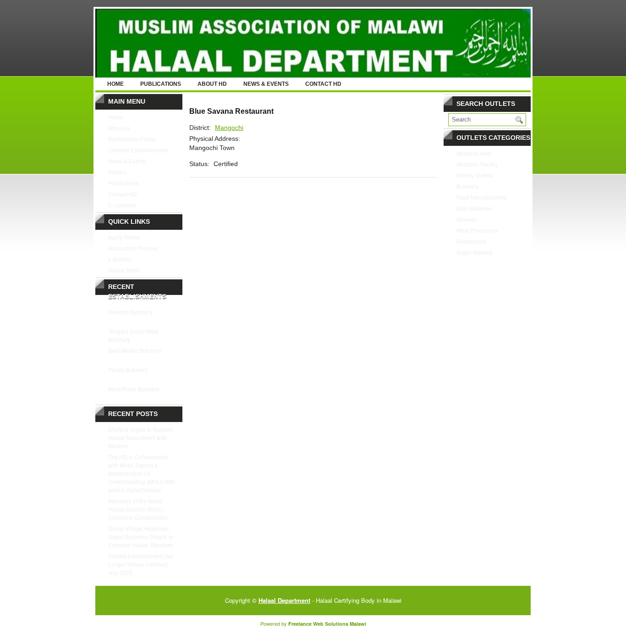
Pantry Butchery (128, 369)
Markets (466, 219)
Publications (160, 84)
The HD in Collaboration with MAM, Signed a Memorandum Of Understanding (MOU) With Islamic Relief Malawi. (142, 473)
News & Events (266, 84)
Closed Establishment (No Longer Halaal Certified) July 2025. (140, 564)
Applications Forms (132, 139)
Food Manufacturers (481, 197)
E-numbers (122, 205)
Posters (117, 172)
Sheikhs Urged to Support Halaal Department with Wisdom (140, 437)
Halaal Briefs (124, 270)
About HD (212, 84)
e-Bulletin (120, 259)
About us (119, 128)
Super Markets (474, 252)
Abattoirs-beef (473, 153)
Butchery (467, 186)
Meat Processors (477, 230)
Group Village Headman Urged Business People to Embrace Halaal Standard (140, 536)
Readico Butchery (130, 312)
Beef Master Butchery (134, 350)
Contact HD (323, 84)
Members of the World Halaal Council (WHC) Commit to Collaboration (138, 509)
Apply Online (124, 237)
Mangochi (229, 127)
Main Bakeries (474, 208)
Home (115, 84)
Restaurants (471, 241)
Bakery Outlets (474, 175)
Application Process (133, 248)
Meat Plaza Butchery (133, 389)
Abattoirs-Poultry (477, 164)
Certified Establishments (138, 150)
